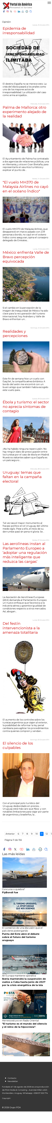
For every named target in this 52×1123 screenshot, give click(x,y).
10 (36, 834)
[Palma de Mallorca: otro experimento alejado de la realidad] (26, 137)
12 (47, 834)
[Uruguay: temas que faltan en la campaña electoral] (26, 502)
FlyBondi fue (10, 892)
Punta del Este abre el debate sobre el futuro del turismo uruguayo (20, 937)
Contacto (12, 1078)
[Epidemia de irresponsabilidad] (26, 58)
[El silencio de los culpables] (26, 775)
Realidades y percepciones (15, 333)
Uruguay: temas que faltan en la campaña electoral (22, 477)
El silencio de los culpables (18, 745)
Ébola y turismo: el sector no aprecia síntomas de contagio (26, 406)
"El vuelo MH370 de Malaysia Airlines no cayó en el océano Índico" (25, 186)
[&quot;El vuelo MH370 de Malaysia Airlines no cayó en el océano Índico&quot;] (26, 210)
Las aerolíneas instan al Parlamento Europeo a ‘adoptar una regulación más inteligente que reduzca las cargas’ (25, 552)
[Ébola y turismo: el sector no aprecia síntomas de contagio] (26, 430)
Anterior (10, 834)
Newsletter (13, 1081)
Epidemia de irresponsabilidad (19, 30)
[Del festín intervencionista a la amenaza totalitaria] (26, 675)
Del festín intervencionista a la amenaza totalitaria (21, 628)
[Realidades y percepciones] (26, 356)
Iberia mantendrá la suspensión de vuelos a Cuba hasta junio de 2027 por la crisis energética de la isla (24, 981)
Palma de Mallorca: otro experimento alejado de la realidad (24, 112)
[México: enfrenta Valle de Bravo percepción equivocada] (26, 284)
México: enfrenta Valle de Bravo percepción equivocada (26, 257)
